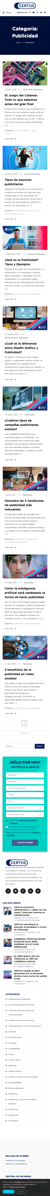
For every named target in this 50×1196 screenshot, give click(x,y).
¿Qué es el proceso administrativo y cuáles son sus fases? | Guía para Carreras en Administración (30, 911)
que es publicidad (33, 294)
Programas (13, 1115)
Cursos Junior (14, 1060)
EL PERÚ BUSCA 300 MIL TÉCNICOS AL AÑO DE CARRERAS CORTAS (27, 959)
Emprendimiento (16, 1088)
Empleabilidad (14, 1083)
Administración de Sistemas (21, 1020)
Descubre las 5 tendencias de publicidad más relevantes (24, 505)
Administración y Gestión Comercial (24, 1026)
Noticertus (21, 934)
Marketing (27, 90)
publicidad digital (32, 624)
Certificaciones (15, 1037)
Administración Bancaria (19, 999)
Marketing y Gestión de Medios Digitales (22, 1102)
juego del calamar (22, 131)
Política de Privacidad (15, 1161)
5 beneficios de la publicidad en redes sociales (19, 674)
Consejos (12, 1043)
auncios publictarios (23, 211)
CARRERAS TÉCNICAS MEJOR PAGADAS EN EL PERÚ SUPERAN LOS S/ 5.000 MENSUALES (29, 943)
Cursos (27, 174)
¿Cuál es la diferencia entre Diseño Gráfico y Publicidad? (21, 348)
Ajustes (21, 1191)
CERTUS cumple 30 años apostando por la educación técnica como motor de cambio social (30, 975)
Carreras (31, 254)
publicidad (18, 294)
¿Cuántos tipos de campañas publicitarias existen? (21, 425)
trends (8, 134)
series (34, 131)
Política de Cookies (17, 1187)
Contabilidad (14, 1049)
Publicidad (37, 90)
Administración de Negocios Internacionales (21, 1013)
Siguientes (25, 733)
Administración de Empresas (28, 920)
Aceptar (8, 1191)
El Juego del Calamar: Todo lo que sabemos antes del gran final (21, 100)
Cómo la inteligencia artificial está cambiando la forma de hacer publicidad (25, 593)
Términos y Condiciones (16, 1164)
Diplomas (12, 1066)
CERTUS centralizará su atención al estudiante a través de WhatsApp (30, 927)
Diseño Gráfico (11, 338)
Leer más (9, 139)
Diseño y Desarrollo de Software (23, 1077)
